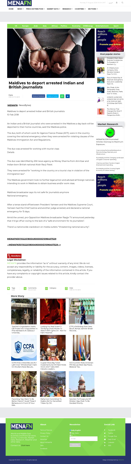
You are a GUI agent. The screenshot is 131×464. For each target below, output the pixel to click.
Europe (25, 26)
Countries (79, 9)
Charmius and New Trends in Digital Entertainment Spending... (108, 164)
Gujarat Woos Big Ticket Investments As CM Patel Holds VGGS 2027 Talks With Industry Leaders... (53, 366)
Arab (35, 26)
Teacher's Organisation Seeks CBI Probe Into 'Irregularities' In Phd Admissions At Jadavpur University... (24, 330)
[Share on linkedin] (68, 96)
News (19, 9)
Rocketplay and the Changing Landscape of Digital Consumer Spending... (110, 158)
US (13, 26)
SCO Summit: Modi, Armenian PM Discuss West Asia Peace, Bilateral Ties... (81, 365)
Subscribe (75, 445)
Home (11, 9)
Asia (44, 26)
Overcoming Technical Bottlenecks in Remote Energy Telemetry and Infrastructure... (108, 152)
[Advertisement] (66, 16)
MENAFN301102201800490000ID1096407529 (31, 239)
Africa (54, 26)
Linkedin (111, 442)
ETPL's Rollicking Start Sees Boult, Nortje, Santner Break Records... (81, 329)
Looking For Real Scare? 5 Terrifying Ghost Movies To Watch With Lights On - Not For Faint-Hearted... (53, 330)
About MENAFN (46, 442)
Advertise (43, 439)
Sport (114, 26)
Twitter (110, 433)
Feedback (43, 449)
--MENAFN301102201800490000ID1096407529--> (34, 244)
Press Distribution (34, 9)
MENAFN (13, 105)
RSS (109, 445)
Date (11, 95)
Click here (25, 445)
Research (67, 9)
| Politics (63, 26)
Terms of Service (46, 430)
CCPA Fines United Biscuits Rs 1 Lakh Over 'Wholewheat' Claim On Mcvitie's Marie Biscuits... (24, 365)
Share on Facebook (38, 96)
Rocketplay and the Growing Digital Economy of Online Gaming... (108, 169)
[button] (116, 2)
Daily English (76, 430)
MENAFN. (23, 460)
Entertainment (99, 26)
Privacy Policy (45, 433)
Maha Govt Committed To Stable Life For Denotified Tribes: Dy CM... (51, 401)
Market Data (53, 9)
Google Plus (112, 436)
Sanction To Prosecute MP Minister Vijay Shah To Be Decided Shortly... (80, 401)
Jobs (41, 445)
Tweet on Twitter (53, 96)
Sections (92, 9)
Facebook (111, 430)
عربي (111, 2)
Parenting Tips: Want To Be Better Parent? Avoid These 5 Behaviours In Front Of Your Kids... (24, 402)
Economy (76, 26)
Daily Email (112, 439)
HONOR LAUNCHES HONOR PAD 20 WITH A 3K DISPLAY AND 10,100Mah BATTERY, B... (115, 101)
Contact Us (44, 436)
